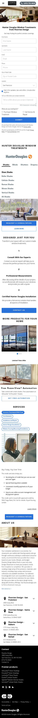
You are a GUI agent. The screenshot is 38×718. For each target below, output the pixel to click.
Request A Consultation (19, 223)
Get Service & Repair (29, 113)
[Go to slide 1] (17, 353)
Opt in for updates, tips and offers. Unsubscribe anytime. (19, 91)
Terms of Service (11, 131)
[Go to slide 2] (19, 353)
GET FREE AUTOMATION (19, 398)
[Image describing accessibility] (7, 696)
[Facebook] (3, 687)
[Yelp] (6, 687)
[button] (3, 3)
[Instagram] (9, 687)
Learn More (19, 229)
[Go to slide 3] (20, 353)
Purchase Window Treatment (9, 113)
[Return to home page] (12, 3)
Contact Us (19, 310)
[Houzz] (12, 687)
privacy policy (27, 127)
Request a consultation (19, 517)
